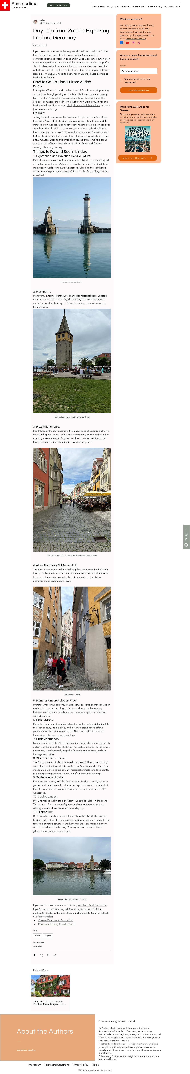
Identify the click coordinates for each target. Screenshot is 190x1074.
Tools (96, 1065)
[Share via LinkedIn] (48, 955)
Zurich (37, 935)
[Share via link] (55, 955)
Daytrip (48, 935)
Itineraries (37, 946)
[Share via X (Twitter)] (41, 955)
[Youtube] (186, 545)
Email (123, 65)
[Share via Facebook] (34, 955)
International (38, 942)
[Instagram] (186, 534)
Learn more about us (136, 38)
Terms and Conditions (57, 1065)
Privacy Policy (80, 1065)
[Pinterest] (186, 539)
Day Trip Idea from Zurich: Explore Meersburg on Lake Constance (49, 1003)
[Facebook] (186, 529)
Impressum (34, 1065)
